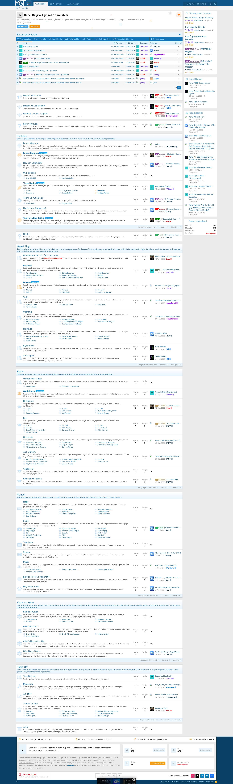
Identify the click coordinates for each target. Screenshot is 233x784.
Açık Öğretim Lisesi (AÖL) (36, 459)
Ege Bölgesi (101, 319)
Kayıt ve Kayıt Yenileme (35, 464)
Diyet (28, 533)
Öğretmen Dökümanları (70, 386)
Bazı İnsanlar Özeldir (30, 46)
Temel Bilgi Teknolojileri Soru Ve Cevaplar (170, 456)
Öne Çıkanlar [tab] (56, 39)
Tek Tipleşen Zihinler (31, 66)
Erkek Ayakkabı (103, 634)
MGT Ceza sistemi (169, 95)
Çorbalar (29, 711)
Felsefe (116, 78)
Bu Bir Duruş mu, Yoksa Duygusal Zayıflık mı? (40, 70)
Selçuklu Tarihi (67, 305)
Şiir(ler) (29, 277)
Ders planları (31, 386)
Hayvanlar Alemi (31, 586)
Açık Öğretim (29, 452)
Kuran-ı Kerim (66, 339)
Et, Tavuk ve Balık (68, 711)
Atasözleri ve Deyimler (34, 275)
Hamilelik (100, 535)
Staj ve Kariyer (67, 445)
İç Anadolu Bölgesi (33, 324)
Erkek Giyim (30, 634)
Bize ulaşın (165, 782)
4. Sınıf (28, 411)
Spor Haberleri (31, 516)
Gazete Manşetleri (68, 514)
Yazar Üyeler (29, 183)
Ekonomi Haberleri (33, 511)
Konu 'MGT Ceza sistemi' (199, 83)
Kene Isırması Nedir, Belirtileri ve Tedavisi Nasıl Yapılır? (182, 235)
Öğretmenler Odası (32, 378)
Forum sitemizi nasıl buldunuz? (167, 695)
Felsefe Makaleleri (104, 292)
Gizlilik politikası (191, 782)
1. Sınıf (28, 409)
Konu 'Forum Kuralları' (198, 102)
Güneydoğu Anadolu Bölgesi (72, 322)
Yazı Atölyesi (29, 676)
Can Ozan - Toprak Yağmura (165, 565)
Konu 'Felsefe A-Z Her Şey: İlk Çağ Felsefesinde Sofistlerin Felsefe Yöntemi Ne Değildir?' (201, 146)
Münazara (28, 684)
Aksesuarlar (66, 619)
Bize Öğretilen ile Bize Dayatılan (35, 54)
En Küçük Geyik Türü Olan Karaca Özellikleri (171, 587)
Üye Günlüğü (31, 178)
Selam (157, 144)
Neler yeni (57, 4)
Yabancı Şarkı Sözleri (105, 569)
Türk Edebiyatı (31, 273)
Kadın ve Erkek (25, 602)
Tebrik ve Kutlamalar (33, 198)
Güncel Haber (66, 509)
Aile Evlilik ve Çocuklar (34, 641)
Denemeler (30, 193)
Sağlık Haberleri (103, 511)
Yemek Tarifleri (30, 703)
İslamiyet (27, 329)
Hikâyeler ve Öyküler (69, 191)
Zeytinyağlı (30, 713)
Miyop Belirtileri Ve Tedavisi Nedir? (175, 527)
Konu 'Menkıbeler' (196, 117)
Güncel (21, 494)
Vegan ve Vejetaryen (105, 713)
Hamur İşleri (30, 716)
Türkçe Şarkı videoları (69, 569)
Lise (25, 418)
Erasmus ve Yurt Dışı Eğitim (107, 445)
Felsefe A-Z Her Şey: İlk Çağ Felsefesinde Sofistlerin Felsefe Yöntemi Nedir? (52, 83)
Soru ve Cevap (30, 124)
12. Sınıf (29, 428)
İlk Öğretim (28, 401)
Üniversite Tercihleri (33, 442)
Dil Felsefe (65, 292)
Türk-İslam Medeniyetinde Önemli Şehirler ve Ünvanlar (175, 300)
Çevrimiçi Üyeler (159, 763)
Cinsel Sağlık (66, 537)
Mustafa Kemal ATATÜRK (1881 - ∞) (40, 255)
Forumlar (42, 4)
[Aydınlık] (210, 4)
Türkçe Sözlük (102, 277)
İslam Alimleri (31, 341)
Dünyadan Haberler (104, 509)
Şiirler (28, 191)
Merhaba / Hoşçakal (38, 58)
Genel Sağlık (31, 528)
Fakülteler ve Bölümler (105, 442)
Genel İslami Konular (69, 336)
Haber (26, 502)
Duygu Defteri (66, 193)
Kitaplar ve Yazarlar (68, 275)
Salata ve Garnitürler (69, 713)
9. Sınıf (28, 426)
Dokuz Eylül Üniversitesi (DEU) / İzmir (169, 440)
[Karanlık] (215, 4)
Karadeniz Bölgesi (33, 319)
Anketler (27, 694)
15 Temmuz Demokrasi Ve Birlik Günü (175, 199)
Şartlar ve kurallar (177, 782)
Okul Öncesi (117, 50)
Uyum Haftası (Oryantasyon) (34, 50)
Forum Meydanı (30, 143)
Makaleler (117, 66)
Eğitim (20, 371)
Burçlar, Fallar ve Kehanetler (36, 577)
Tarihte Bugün (31, 307)
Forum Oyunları (119, 58)
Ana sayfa (209, 782)
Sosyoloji (100, 290)
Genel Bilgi (23, 246)
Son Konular (160, 750)
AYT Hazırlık (102, 428)
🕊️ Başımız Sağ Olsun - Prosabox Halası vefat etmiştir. (46, 62)
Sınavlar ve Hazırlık (68, 462)
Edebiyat (27, 265)
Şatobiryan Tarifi (161, 708)
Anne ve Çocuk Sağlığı (70, 531)
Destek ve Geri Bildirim (34, 106)
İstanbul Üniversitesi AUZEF (36, 462)
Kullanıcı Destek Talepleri (35, 113)
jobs (155, 83)
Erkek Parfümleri (32, 636)
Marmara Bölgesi (67, 319)
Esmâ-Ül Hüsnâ (103, 336)
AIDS (63, 535)
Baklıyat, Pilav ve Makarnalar (108, 711)
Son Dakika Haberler (34, 509)
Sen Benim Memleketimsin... (171, 270)
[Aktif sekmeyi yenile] (179, 87)
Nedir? (26, 234)
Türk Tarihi (101, 305)
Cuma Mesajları (161, 333)
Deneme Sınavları (32, 413)
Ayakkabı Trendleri (104, 619)
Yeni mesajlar (24, 8)
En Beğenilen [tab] (104, 39)
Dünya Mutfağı (103, 716)
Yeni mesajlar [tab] (25, 39)
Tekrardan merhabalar (170, 164)
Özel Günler (30, 203)
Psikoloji (64, 290)
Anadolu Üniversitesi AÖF (71, 459)
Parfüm (29, 621)
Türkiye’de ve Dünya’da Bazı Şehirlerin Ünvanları (173, 316)
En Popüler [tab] (89, 39)
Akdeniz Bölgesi (32, 322)
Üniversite (28, 437)
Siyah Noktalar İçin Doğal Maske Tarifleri (170, 652)
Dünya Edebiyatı (67, 273)
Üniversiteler (66, 442)
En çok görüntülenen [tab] (123, 39)
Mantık (28, 292)
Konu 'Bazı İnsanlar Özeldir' (200, 167)
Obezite (64, 533)
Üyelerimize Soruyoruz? (34, 208)
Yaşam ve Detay (103, 514)
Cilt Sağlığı (30, 537)
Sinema (26, 552)
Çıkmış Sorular (102, 462)
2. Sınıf (64, 409)
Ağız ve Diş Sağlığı (68, 528)
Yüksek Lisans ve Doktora (36, 447)
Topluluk (22, 136)
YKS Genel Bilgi (168, 479)
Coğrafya (27, 312)
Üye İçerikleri (29, 173)
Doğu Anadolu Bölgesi (105, 322)
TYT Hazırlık (66, 428)
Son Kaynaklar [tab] (73, 39)
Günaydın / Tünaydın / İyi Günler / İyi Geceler (48, 74)
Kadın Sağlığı (102, 531)
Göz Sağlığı (101, 528)
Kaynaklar (74, 4)
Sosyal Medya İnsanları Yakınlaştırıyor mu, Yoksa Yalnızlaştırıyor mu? (181, 685)
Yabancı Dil (28, 469)
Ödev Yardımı (66, 411)
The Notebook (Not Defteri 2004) (168, 553)
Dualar (28, 339)
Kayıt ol (35, 26)
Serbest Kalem (118, 46)
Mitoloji (29, 290)
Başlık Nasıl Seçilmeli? (163, 676)
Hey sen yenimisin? (32, 163)
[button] (64, 4)
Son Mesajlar (206, 750)
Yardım (201, 782)
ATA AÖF (100, 459)
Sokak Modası (31, 619)
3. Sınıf (100, 409)
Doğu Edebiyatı (103, 273)
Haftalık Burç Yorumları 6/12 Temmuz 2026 (171, 578)
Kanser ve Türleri (103, 537)
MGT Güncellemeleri (169, 105)
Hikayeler (101, 275)
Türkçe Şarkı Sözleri (33, 569)
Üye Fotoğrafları (67, 178)
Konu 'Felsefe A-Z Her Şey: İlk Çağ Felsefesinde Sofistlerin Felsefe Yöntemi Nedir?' (201, 207)
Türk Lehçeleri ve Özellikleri (72, 277)
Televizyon (28, 542)
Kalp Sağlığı (30, 531)
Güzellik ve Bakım (31, 651)
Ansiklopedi (28, 355)
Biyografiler (28, 345)
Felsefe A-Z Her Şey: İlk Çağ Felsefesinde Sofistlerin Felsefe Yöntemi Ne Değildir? (54, 79)
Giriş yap (23, 26)
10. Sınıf (64, 426)
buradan (70, 765)
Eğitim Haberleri (67, 511)
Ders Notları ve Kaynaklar (106, 411)
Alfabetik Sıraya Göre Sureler (37, 336)
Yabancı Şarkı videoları (34, 572)
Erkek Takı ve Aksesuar (70, 634)
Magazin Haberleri (33, 514)
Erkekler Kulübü (30, 626)
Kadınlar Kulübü (30, 612)
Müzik (26, 562)
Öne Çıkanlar (196, 79)
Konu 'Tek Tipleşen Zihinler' (201, 186)
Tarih (25, 297)
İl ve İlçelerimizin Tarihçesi (71, 324)
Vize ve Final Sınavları (34, 445)
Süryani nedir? (160, 356)
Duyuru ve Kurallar (32, 95)
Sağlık (26, 521)
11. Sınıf (100, 426)
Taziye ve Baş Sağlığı (121, 62)
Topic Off (22, 667)
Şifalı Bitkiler (102, 533)
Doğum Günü (66, 203)
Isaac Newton (160, 347)
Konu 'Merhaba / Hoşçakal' (200, 135)
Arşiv (25, 727)
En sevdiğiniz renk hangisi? (173, 209)
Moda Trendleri (67, 621)
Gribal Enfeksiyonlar (33, 535)
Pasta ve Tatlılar (67, 716)
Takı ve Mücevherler (105, 621)
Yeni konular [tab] (40, 39)
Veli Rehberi (66, 413)
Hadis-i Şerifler (103, 339)
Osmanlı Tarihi (31, 305)
